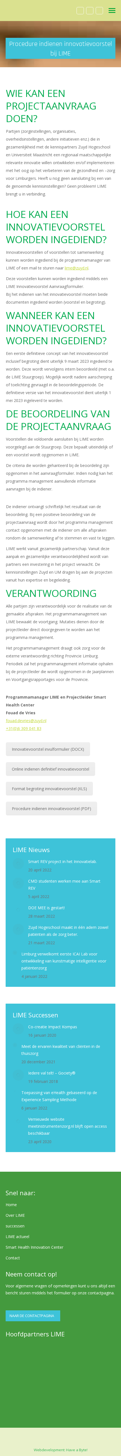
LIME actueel (17, 1236)
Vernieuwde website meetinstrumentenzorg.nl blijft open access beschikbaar (67, 1126)
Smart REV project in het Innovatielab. (62, 861)
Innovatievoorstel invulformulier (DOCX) (48, 749)
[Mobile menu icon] (112, 10)
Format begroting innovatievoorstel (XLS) (49, 788)
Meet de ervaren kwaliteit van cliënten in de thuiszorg (60, 1050)
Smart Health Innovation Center (34, 1247)
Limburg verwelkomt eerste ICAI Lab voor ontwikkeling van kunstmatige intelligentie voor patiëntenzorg (63, 961)
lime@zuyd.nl (76, 268)
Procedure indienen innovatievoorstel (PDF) (51, 808)
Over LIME (15, 1215)
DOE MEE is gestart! (46, 907)
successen (15, 1226)
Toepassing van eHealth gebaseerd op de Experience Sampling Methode (59, 1096)
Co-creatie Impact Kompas (52, 1026)
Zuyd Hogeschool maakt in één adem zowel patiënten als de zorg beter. (68, 931)
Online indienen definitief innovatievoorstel (50, 769)
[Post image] (18, 863)
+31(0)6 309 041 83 (23, 728)
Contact (13, 1257)
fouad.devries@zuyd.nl (26, 720)
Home (11, 1204)
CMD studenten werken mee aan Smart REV (64, 884)
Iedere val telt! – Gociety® (51, 1073)
